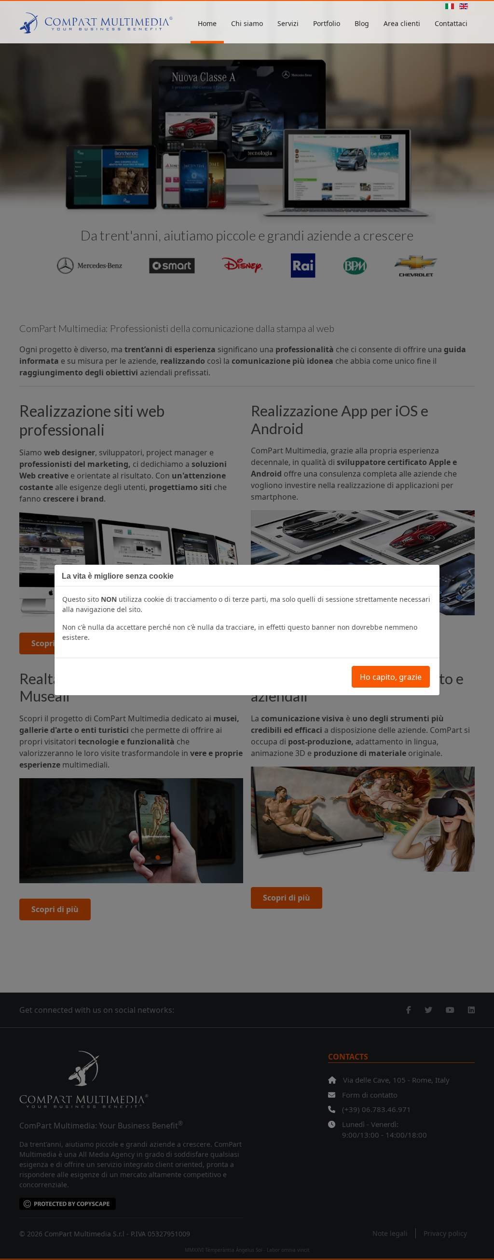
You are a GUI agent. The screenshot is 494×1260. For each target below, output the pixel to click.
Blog (362, 23)
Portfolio (326, 23)
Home (207, 23)
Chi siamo (247, 23)
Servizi (288, 23)
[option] (449, 7)
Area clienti (402, 23)
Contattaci (451, 23)
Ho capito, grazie (391, 677)
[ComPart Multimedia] (96, 24)
